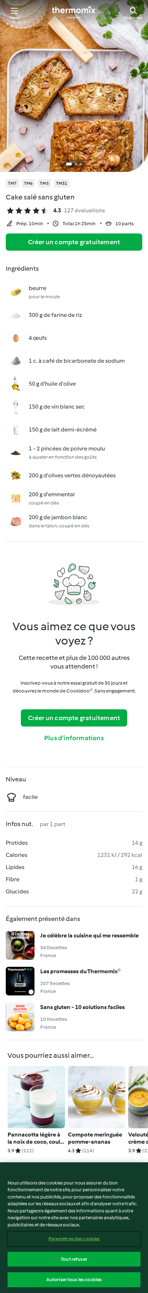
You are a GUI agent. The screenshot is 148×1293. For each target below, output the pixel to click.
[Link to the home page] (74, 13)
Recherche (133, 17)
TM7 (12, 183)
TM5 (44, 183)
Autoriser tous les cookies (74, 1279)
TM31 (62, 183)
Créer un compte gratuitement (74, 242)
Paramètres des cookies (74, 1238)
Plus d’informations (74, 738)
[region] (74, 1227)
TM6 (28, 183)
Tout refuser (74, 1259)
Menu (14, 17)
